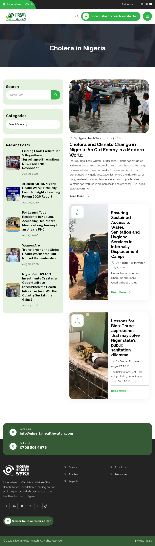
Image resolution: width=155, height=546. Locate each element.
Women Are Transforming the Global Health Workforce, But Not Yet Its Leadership (41, 252)
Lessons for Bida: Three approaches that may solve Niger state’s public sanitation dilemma (125, 337)
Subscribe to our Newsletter (31, 521)
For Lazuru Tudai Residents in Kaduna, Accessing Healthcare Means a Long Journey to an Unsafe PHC (41, 221)
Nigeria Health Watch (90, 138)
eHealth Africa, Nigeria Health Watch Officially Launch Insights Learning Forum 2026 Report (41, 190)
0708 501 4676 (33, 447)
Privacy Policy (143, 540)
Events (73, 467)
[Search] (55, 94)
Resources (121, 474)
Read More (76, 196)
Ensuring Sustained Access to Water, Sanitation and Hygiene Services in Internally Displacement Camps (125, 234)
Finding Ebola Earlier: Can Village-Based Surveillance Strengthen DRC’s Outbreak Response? (41, 159)
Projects (73, 481)
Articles (73, 474)
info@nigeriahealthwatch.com (46, 433)
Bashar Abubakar (129, 361)
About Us (120, 467)
